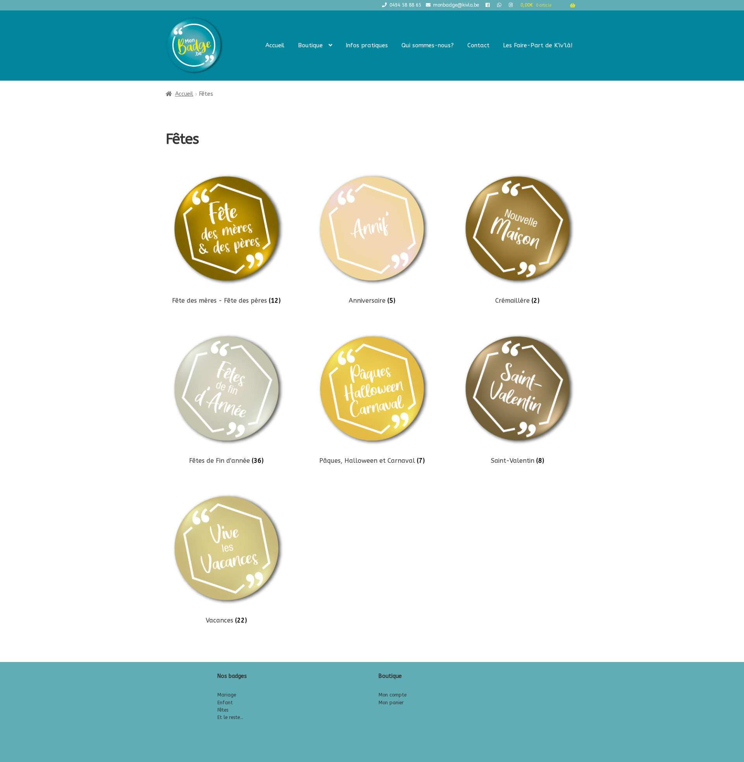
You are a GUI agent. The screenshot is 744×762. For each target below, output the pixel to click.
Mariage (226, 695)
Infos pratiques (367, 45)
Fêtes (222, 710)
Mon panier (391, 702)
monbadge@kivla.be (456, 5)
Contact (478, 45)
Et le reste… (230, 717)
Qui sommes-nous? (427, 45)
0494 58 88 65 (405, 5)
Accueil (274, 45)
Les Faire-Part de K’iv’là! (537, 45)
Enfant (225, 702)
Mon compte (392, 695)
